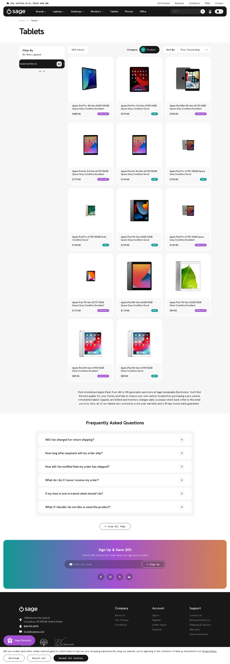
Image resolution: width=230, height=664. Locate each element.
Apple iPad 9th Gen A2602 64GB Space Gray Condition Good (137, 238)
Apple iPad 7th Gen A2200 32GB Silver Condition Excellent (185, 304)
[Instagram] (110, 577)
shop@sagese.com (34, 631)
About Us (120, 615)
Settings (14, 658)
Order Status (159, 624)
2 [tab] (42, 71)
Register (156, 620)
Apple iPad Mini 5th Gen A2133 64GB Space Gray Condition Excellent (188, 107)
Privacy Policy (209, 651)
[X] (119, 577)
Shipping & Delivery (200, 624)
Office (143, 11)
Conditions (194, 3)
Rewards (179, 3)
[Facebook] (100, 577)
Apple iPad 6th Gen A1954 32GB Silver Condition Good (137, 369)
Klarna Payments (199, 634)
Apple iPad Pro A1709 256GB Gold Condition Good (89, 238)
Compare (132, 49)
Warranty (195, 629)
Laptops (57, 11)
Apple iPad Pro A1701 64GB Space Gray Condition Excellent (187, 238)
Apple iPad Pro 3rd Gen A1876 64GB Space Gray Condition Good (139, 107)
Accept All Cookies (71, 658)
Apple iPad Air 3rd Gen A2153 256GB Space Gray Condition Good (139, 173)
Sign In (155, 615)
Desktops (76, 11)
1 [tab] (40, 71)
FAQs (207, 3)
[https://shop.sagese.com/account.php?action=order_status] (210, 11)
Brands (40, 11)
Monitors (96, 11)
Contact (219, 3)
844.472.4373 (31, 626)
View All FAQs (116, 526)
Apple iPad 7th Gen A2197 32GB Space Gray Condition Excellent (88, 304)
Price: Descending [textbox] (190, 49)
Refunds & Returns (200, 620)
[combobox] (187, 49)
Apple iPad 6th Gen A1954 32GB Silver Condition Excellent (88, 369)
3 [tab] (44, 71)
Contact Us (196, 615)
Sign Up (154, 564)
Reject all (39, 658)
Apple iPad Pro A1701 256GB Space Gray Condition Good (187, 173)
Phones (129, 11)
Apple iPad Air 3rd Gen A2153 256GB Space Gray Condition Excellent (90, 173)
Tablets (114, 11)
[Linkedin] (129, 577)
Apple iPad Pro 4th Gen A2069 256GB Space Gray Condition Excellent (90, 107)
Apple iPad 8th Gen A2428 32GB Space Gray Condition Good (137, 304)
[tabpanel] (42, 63)
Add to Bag (90, 83)
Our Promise (163, 3)
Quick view (90, 90)
